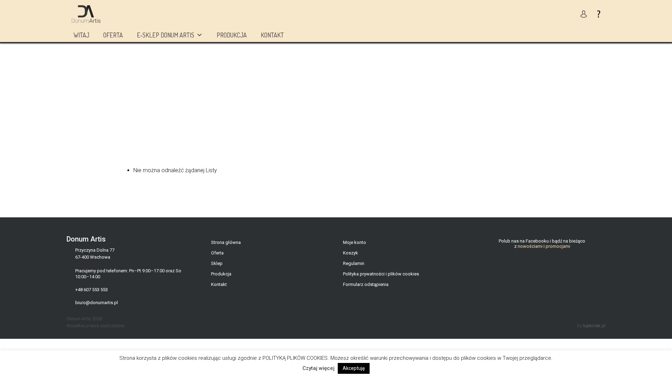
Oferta (113, 35)
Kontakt (272, 35)
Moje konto (354, 242)
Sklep (217, 263)
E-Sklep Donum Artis (165, 35)
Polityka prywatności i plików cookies (381, 273)
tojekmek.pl (594, 325)
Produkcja (232, 35)
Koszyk (350, 252)
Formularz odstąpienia (365, 284)
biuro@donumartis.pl (96, 302)
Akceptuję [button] (354, 368)
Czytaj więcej (318, 368)
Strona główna (226, 242)
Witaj (81, 35)
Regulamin (353, 263)
